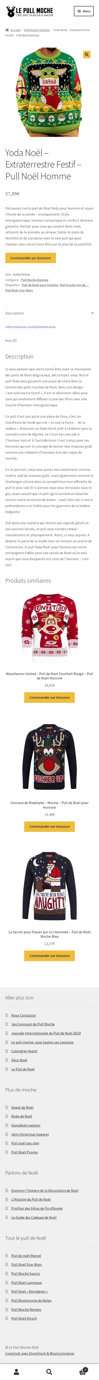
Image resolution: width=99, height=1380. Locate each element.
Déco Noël (19, 1060)
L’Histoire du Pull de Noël (31, 1199)
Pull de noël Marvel (26, 1255)
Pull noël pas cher (25, 1143)
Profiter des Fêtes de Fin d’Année (37, 1208)
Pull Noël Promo (24, 1152)
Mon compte (16, 1372)
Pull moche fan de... (74, 285)
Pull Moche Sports (25, 1273)
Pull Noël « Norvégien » (29, 1291)
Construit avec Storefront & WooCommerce (39, 1353)
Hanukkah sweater (26, 1125)
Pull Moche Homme (37, 30)
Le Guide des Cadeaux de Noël (34, 1217)
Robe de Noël (21, 1116)
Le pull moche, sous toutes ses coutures (42, 1042)
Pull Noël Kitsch (24, 1318)
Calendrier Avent (24, 1051)
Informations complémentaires (30, 326)
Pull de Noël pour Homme (40, 285)
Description (14, 313)
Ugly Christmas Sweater (30, 1134)
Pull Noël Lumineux (26, 1282)
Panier (76, 1368)
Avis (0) (11, 340)
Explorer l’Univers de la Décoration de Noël (45, 1190)
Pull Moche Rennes (26, 1309)
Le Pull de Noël (23, 1069)
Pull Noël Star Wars (19, 290)
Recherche (49, 1372)
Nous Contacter (23, 1015)
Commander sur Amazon (30, 257)
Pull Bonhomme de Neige (31, 1300)
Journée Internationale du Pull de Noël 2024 (46, 1033)
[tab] (49, 313)
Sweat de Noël (22, 1107)
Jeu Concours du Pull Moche (33, 1024)
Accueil (15, 30)
